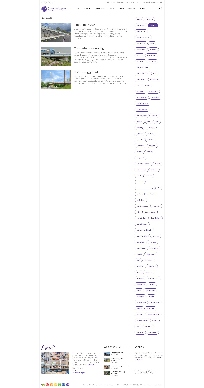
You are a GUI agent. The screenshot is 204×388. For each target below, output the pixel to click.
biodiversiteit (151, 55)
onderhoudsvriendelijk (144, 230)
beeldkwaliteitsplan (143, 37)
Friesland (150, 134)
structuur (140, 278)
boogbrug (152, 61)
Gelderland (140, 146)
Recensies (132, 9)
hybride (157, 164)
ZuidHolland (153, 332)
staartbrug (148, 272)
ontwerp (156, 236)
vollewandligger (142, 320)
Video (122, 9)
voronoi (154, 320)
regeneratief (151, 254)
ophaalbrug (141, 242)
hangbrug (152, 146)
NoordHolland (155, 218)
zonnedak (140, 332)
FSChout (140, 140)
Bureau (112, 9)
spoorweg (152, 266)
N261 (138, 212)
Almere (139, 19)
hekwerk (150, 152)
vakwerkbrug (141, 302)
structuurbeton (153, 278)
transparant (141, 284)
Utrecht (151, 296)
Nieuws (76, 9)
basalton (153, 25)
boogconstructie (142, 67)
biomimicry (140, 61)
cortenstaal (155, 97)
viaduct (139, 308)
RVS (138, 260)
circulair (147, 85)
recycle (139, 254)
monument (156, 206)
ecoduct (154, 115)
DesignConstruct (142, 103)
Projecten (86, 9)
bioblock (139, 55)
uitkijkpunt (140, 296)
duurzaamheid (142, 115)
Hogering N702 (84, 25)
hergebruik (140, 158)
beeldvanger (141, 43)
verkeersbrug (155, 302)
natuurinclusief (150, 212)
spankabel (140, 266)
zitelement (148, 326)
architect (150, 19)
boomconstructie (142, 73)
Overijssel (152, 242)
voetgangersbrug (153, 314)
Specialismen (100, 9)
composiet (140, 91)
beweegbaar (141, 49)
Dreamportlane (142, 110)
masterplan (151, 194)
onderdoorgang (142, 224)
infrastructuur (141, 170)
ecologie (140, 122)
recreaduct (154, 248)
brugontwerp (154, 79)
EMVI (157, 122)
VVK (138, 326)
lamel (139, 176)
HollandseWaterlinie (143, 164)
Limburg (139, 194)
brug (154, 73)
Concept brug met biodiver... (117, 359)
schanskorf (148, 260)
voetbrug (140, 314)
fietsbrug (140, 128)
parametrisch (141, 248)
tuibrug (152, 284)
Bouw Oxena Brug (117, 352)
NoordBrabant (141, 218)
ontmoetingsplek (142, 236)
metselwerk (141, 200)
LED (159, 188)
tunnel (139, 290)
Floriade (139, 134)
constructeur (153, 91)
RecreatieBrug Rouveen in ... (121, 366)
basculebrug (141, 31)
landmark (149, 176)
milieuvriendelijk (142, 206)
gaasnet (150, 140)
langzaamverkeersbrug (145, 188)
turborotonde (150, 290)
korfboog (154, 170)
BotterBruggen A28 (87, 72)
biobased (153, 49)
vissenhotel (150, 308)
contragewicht (142, 97)
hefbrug (139, 152)
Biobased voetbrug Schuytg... (118, 372)
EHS (148, 122)
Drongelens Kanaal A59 (90, 48)
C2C (138, 85)
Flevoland (151, 128)
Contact (142, 9)
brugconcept (141, 79)
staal (138, 272)
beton (152, 43)
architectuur (141, 25)
